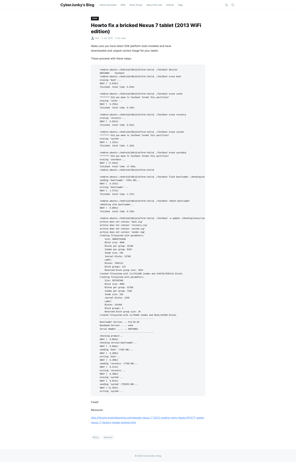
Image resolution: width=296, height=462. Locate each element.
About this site (154, 5)
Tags (180, 5)
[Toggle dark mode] (226, 5)
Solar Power (136, 5)
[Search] (233, 5)
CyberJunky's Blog (77, 5)
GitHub (170, 5)
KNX (123, 5)
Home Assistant (108, 5)
